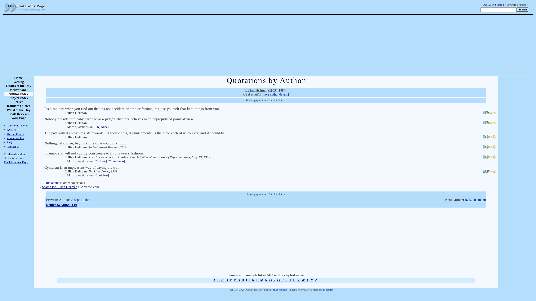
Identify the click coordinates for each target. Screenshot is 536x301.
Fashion (100, 161)
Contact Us (13, 146)
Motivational (18, 90)
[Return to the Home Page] (25, 12)
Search (18, 102)
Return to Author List (61, 205)
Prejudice (101, 127)
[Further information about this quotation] (484, 113)
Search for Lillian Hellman (59, 187)
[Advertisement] (282, 44)
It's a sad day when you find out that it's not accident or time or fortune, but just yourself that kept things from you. (132, 109)
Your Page (18, 118)
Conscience (116, 161)
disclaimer (327, 289)
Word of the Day (18, 110)
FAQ (9, 142)
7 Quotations (50, 183)
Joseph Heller (80, 200)
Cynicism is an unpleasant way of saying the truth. (82, 167)
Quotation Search (492, 4)
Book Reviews (18, 114)
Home (18, 78)
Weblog (18, 82)
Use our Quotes (15, 134)
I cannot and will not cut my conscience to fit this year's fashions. (94, 153)
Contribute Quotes (17, 125)
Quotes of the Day (18, 86)
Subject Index (18, 98)
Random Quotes (18, 106)
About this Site (15, 138)
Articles (11, 129)
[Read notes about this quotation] (494, 113)
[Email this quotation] (490, 113)
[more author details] (275, 94)
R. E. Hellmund (475, 200)
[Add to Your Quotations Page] (487, 113)
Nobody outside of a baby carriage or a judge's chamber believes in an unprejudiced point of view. (119, 119)
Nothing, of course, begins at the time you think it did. (86, 143)
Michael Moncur (278, 289)
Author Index (18, 94)
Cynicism (101, 175)
